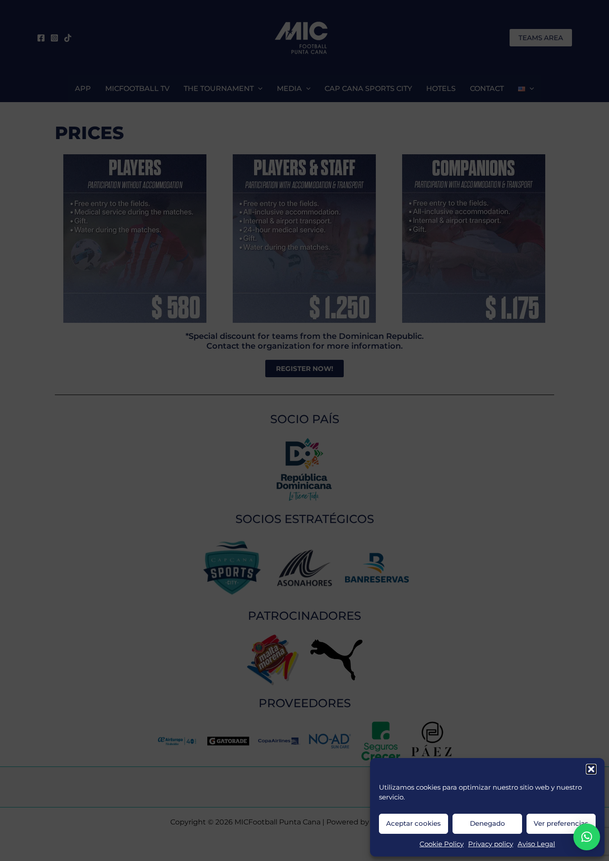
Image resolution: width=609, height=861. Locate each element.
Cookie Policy (442, 844)
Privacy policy (490, 844)
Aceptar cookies (413, 823)
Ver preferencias (561, 823)
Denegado (487, 823)
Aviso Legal (536, 844)
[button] (591, 769)
